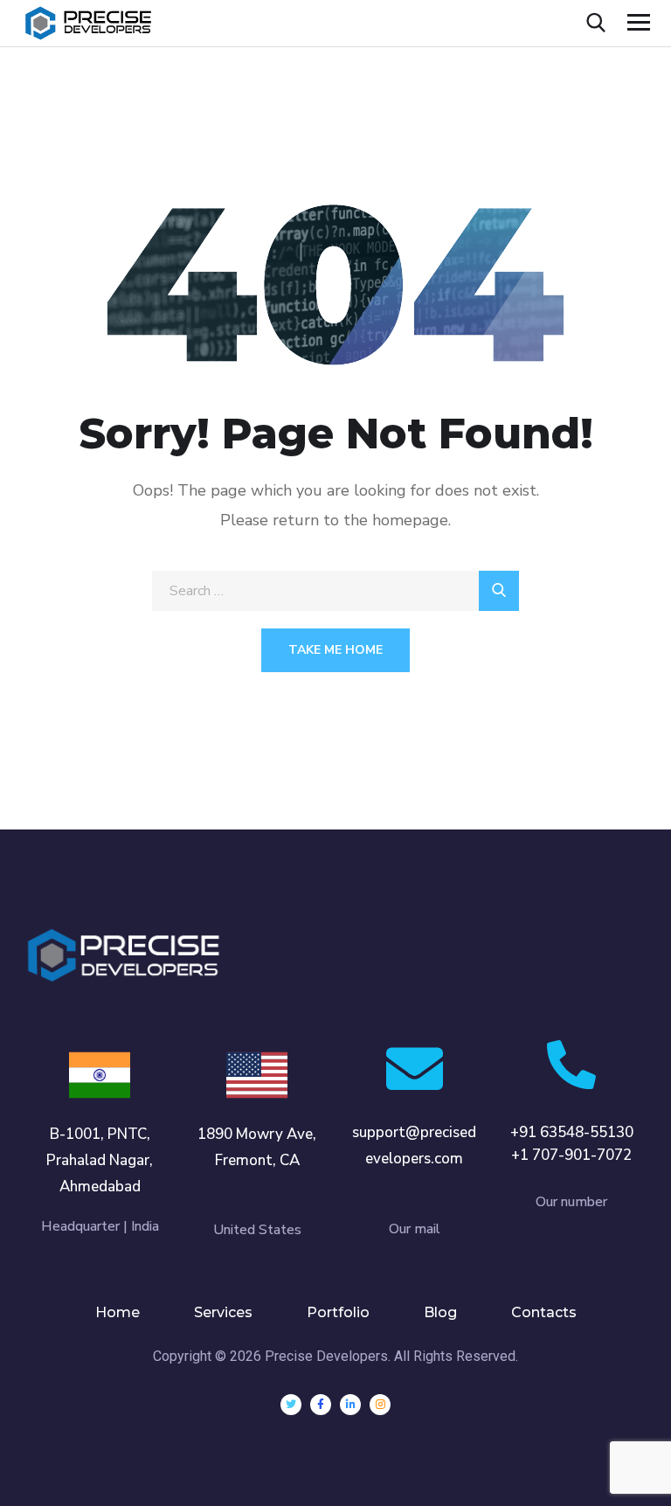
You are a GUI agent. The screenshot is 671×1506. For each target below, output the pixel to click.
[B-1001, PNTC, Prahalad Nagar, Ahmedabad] (99, 1075)
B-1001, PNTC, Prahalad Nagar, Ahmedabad (99, 1160)
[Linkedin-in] (350, 1404)
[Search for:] (335, 590)
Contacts (544, 1312)
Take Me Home (335, 650)
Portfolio (338, 1312)
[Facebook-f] (320, 1404)
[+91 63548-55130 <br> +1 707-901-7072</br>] (571, 1064)
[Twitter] (290, 1404)
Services (223, 1312)
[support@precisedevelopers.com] (414, 1068)
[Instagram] (380, 1404)
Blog (440, 1312)
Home (117, 1312)
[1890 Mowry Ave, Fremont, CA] (256, 1075)
